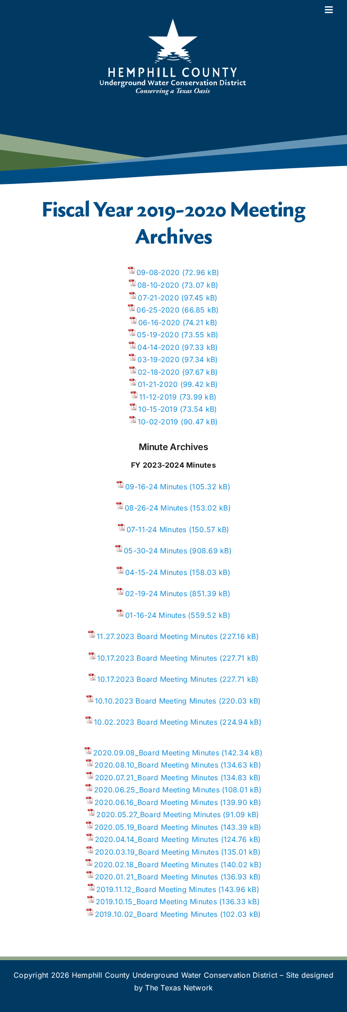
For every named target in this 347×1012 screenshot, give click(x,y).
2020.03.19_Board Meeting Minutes (157, 851)
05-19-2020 (157, 334)
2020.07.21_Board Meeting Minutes (156, 777)
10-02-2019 (158, 421)
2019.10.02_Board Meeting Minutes (156, 914)
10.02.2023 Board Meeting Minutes (155, 722)
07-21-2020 (158, 297)
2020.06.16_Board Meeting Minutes (156, 802)
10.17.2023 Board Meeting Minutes (157, 657)
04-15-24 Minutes (156, 572)
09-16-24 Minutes (156, 486)
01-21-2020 (158, 384)
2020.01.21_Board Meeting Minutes (156, 876)
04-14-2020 (158, 347)
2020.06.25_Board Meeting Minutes (157, 789)
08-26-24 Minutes (156, 507)
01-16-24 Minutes (155, 615)
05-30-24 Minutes (155, 550)
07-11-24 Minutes (157, 529)
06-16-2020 (159, 322)
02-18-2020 (158, 372)
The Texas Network (179, 987)
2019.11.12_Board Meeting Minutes (156, 889)
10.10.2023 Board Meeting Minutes (155, 700)
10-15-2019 (157, 409)
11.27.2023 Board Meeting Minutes (157, 636)
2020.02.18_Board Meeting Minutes (156, 864)
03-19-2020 (158, 359)
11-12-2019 (158, 396)
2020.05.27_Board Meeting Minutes (158, 814)
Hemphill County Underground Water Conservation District (174, 975)
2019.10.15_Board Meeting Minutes (156, 901)
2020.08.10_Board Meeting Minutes (156, 764)
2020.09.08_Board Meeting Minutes (156, 752)
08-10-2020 (158, 285)
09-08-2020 (157, 272)
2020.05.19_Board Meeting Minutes (156, 827)
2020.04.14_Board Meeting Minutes (157, 839)
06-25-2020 (157, 309)
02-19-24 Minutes (156, 593)
